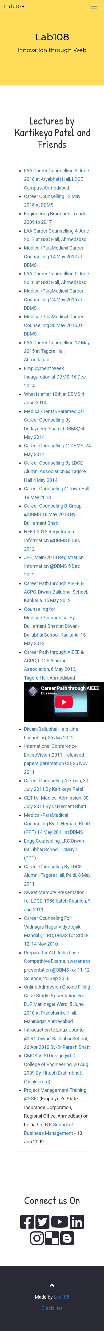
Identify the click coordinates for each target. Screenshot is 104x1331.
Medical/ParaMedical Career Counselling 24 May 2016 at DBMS (53, 299)
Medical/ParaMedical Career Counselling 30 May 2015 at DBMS (53, 325)
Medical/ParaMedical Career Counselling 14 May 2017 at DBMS (53, 256)
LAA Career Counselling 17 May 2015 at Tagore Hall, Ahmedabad (57, 351)
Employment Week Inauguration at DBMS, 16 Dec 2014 (55, 377)
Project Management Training (55, 1090)
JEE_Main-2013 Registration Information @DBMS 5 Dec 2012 (54, 566)
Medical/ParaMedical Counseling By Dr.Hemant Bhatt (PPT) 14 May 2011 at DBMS (57, 823)
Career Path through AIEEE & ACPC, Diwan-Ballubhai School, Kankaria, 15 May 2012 (56, 592)
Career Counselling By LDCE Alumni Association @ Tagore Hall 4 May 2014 (55, 471)
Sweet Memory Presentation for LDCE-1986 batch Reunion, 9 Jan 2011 (57, 901)
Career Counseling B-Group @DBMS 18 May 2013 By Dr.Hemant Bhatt (53, 514)
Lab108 (14, 7)
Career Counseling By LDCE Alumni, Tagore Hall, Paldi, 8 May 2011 (57, 875)
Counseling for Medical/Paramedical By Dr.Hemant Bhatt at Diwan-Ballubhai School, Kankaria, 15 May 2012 (55, 626)
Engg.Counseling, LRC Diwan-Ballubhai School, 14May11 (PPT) (55, 849)
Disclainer (52, 1308)
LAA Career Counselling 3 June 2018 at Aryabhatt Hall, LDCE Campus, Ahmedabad (56, 179)
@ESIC (31, 1098)
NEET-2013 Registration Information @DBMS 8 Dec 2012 (52, 540)
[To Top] (52, 1286)
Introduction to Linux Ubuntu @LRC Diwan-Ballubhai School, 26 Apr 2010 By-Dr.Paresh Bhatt (57, 1038)
